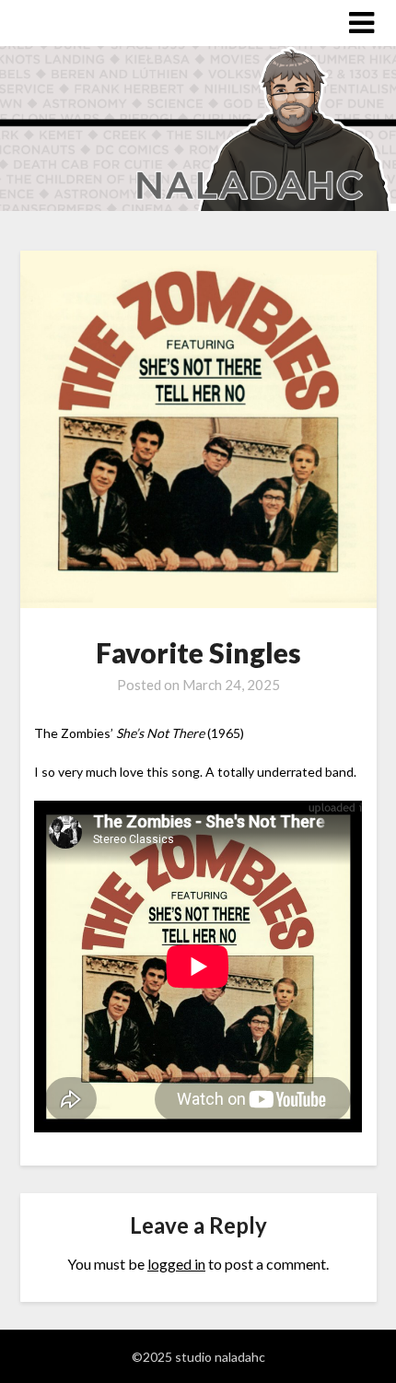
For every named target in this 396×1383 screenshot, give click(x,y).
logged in (176, 1263)
